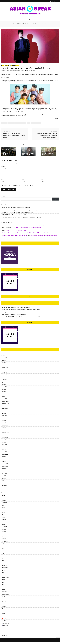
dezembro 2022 (5, 459)
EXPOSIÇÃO (4, 526)
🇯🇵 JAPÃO (48, 151)
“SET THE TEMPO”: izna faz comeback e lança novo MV (14, 214)
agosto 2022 (4, 468)
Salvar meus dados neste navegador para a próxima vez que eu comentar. (18, 185)
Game (3, 536)
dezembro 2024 (5, 401)
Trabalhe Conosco (18, 1)
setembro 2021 (5, 488)
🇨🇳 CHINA (4, 618)
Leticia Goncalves (5, 70)
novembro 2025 (5, 374)
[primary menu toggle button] (30, 19)
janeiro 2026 (4, 370)
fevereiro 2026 (5, 367)
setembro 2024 (5, 408)
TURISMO (4, 606)
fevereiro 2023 (5, 454)
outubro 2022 (5, 463)
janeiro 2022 (4, 485)
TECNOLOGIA (5, 601)
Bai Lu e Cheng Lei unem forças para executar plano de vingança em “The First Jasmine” (21, 210)
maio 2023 (4, 447)
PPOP (3, 582)
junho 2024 (4, 415)
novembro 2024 (5, 403)
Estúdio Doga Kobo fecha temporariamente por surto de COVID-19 (16, 232)
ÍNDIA (3, 543)
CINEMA (3, 507)
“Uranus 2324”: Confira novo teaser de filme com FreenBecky (29, 227)
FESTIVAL (4, 529)
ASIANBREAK (18, 639)
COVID (3, 512)
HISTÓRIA (4, 539)
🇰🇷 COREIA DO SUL (14, 65)
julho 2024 (4, 413)
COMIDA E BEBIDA (6, 510)
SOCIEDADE (4, 591)
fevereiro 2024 (5, 425)
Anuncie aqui (6, 1)
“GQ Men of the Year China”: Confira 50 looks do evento (18, 230)
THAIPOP (4, 604)
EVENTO (4, 524)
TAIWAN (3, 596)
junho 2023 (4, 444)
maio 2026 (4, 360)
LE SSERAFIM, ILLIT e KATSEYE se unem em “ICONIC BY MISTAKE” (16, 207)
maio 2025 (4, 389)
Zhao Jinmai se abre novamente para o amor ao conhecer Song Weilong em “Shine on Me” (32, 225)
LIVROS (3, 570)
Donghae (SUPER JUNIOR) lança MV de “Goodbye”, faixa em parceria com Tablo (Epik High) (21, 217)
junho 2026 (4, 358)
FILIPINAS (4, 531)
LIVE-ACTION (5, 567)
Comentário (3, 166)
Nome (2, 179)
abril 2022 (4, 478)
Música (32, 123)
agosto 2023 (4, 439)
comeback (17, 123)
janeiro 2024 (4, 427)
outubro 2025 (5, 377)
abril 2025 (4, 391)
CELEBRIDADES (25, 150)
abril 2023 (4, 449)
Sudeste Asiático (5, 594)
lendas (3, 563)
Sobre (2, 1)
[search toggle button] (58, 1)
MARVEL (3, 575)
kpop (28, 123)
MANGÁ (3, 572)
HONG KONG (5, 541)
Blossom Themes (38, 639)
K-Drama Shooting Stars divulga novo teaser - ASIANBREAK (15, 235)
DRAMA (3, 517)
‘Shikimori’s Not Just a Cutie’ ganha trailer (42, 232)
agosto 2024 (4, 410)
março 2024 (4, 423)
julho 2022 (4, 471)
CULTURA (4, 514)
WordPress (51, 639)
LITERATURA (4, 565)
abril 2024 (4, 420)
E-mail (22, 179)
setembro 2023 (5, 437)
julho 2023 (4, 442)
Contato (11, 1)
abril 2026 (4, 362)
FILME (3, 534)
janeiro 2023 (4, 456)
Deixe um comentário (30, 70)
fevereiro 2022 (5, 483)
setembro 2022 (5, 466)
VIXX (39, 123)
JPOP (3, 553)
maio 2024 (4, 418)
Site (42, 179)
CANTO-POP (4, 502)
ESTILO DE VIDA (5, 522)
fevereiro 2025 (5, 396)
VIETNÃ (3, 613)
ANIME (3, 495)
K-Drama (4, 555)
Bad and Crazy (4, 123)
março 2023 (4, 451)
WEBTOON (4, 616)
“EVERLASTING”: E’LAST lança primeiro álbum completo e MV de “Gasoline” (7, 152)
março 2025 (4, 394)
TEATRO (3, 599)
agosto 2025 (4, 382)
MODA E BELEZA (5, 577)
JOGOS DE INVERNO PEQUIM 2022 (9, 551)
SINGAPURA (4, 589)
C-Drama (4, 500)
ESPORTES (4, 519)
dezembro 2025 (5, 372)
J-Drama (3, 546)
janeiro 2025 (4, 398)
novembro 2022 (5, 461)
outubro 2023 (5, 435)
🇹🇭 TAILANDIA (5, 625)
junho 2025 (4, 386)
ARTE (3, 498)
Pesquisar (3, 196)
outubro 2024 (5, 406)
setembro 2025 (5, 379)
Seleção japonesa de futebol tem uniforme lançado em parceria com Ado (17, 212)
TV (36, 123)
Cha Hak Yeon (11, 123)
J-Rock (3, 548)
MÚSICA (7, 65)
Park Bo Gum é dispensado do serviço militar (28, 154)
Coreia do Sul (23, 123)
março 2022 (4, 480)
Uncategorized (5, 611)
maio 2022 (4, 475)
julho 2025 (4, 384)
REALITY (4, 584)
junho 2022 (4, 473)
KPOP (2, 65)
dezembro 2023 (5, 430)
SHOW (3, 587)
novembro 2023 (5, 432)
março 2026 (4, 365)
